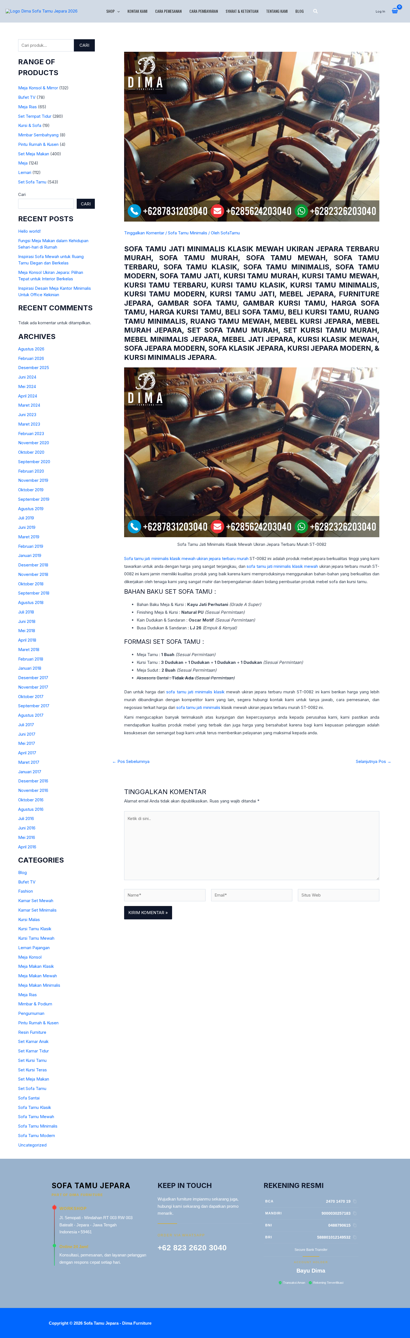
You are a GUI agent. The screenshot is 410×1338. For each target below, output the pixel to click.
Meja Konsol (30, 957)
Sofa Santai (29, 1098)
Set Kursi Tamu (32, 1060)
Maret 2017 (28, 762)
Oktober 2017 (31, 696)
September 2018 (33, 593)
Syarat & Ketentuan (242, 11)
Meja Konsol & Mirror (38, 87)
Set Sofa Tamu (32, 182)
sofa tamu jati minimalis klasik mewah (282, 566)
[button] (117, 11)
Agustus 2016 (31, 809)
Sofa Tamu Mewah (36, 1116)
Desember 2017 (33, 677)
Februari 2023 (31, 433)
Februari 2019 (30, 546)
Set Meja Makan (33, 153)
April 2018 (27, 640)
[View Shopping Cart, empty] (394, 11)
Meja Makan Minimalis (39, 985)
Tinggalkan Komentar (144, 232)
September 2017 (33, 705)
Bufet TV (26, 97)
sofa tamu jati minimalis (198, 707)
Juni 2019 (26, 527)
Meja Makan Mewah (37, 975)
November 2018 (33, 574)
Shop (110, 11)
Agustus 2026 (31, 349)
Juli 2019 (26, 518)
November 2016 (33, 790)
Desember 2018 (33, 565)
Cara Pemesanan (168, 11)
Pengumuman (31, 1013)
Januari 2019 (29, 555)
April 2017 (27, 752)
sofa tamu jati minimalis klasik (195, 691)
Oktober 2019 (31, 489)
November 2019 (33, 480)
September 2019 (33, 499)
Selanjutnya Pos (373, 761)
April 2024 (27, 396)
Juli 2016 (26, 818)
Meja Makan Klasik (36, 966)
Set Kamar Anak (33, 1041)
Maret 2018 (28, 649)
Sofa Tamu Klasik (34, 1107)
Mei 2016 (26, 837)
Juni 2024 (27, 377)
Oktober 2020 (31, 452)
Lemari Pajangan (34, 947)
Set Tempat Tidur (34, 116)
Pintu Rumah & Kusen (38, 144)
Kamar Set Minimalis (37, 910)
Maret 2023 (29, 424)
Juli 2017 (26, 724)
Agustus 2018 (31, 602)
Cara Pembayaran (203, 11)
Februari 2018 (30, 659)
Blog (299, 11)
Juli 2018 (26, 612)
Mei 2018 (26, 630)
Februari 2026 (31, 358)
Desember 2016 (33, 781)
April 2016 (27, 847)
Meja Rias (27, 106)
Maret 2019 (28, 536)
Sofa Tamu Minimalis (37, 1126)
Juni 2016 (26, 828)
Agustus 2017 (31, 715)
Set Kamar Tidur (33, 1051)
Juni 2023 (27, 414)
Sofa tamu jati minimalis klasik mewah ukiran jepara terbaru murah (186, 558)
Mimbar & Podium (35, 1003)
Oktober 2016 (31, 799)
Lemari (24, 172)
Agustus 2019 (31, 508)
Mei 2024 (27, 386)
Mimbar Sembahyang (38, 135)
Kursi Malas (29, 919)
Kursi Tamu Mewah (36, 938)
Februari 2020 (31, 471)
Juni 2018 (26, 621)
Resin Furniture (32, 1032)
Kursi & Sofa (29, 125)
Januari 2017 (29, 771)
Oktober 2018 (31, 583)
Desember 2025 (33, 367)
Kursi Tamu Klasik (34, 928)
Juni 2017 (26, 734)
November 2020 (33, 442)
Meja (23, 163)
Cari (84, 45)
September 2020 (34, 461)
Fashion (25, 891)
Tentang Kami (277, 11)
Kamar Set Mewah (35, 900)
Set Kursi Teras (32, 1069)
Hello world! (29, 231)
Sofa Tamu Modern (36, 1135)
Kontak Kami (137, 11)
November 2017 (33, 687)
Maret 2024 (29, 405)
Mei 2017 (26, 743)
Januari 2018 (29, 668)
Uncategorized (32, 1145)
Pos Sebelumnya (130, 761)
